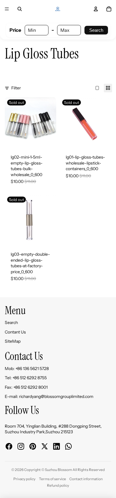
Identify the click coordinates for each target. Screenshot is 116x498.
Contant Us (15, 332)
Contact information (86, 479)
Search (96, 30)
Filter (16, 88)
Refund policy (58, 485)
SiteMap (13, 341)
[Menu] (7, 9)
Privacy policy (24, 479)
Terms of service (52, 479)
